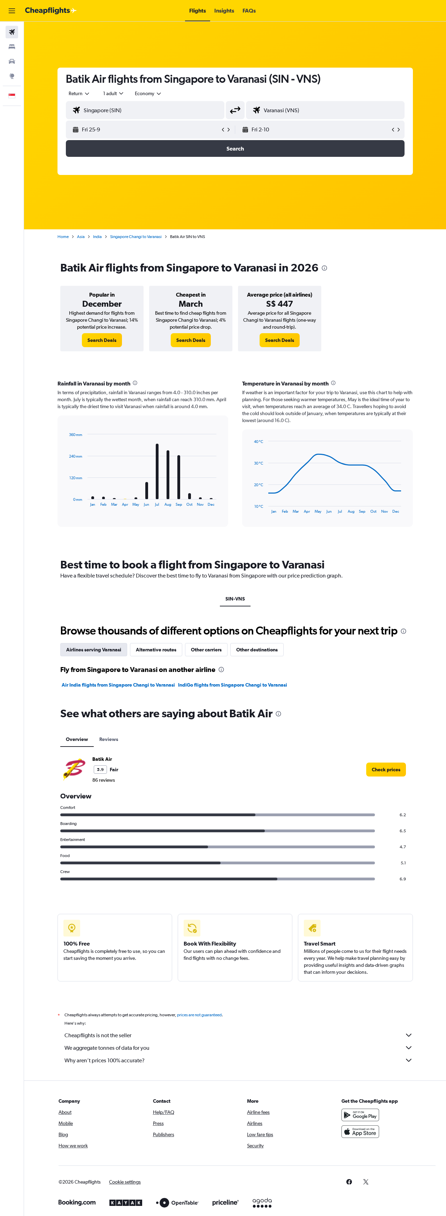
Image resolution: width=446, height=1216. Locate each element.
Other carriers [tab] (206, 649)
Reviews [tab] (108, 739)
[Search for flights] (12, 32)
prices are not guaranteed (199, 1014)
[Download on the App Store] (360, 1131)
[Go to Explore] (12, 76)
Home (63, 236)
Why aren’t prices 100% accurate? (104, 1060)
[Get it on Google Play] (360, 1115)
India (97, 236)
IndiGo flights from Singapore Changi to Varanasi (232, 685)
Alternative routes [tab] (156, 649)
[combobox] (79, 93)
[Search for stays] (12, 47)
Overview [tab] (77, 739)
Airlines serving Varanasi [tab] (93, 649)
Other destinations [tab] (257, 649)
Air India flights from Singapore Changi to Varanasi (118, 685)
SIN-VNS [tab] (235, 599)
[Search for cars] (12, 61)
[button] (12, 10)
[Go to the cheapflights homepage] (51, 10)
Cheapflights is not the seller (97, 1035)
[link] (102, 340)
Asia (81, 236)
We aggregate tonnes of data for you (106, 1048)
